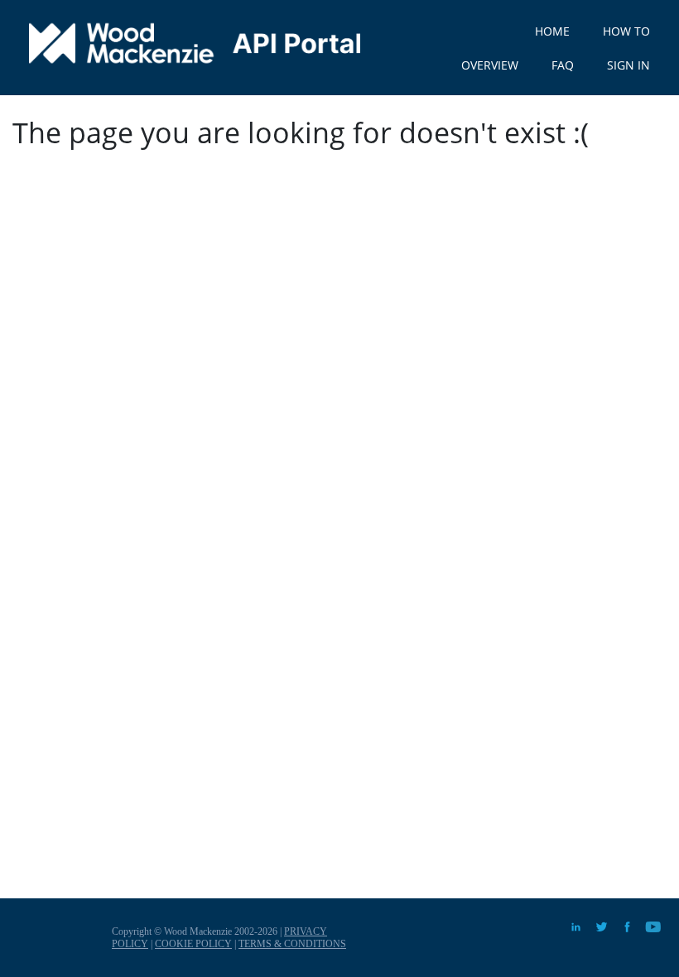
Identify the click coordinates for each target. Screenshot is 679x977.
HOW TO (626, 31)
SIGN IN (628, 65)
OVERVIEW (489, 65)
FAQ (562, 65)
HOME (552, 31)
